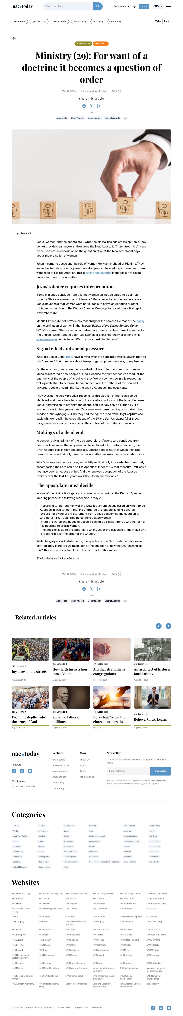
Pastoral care (69, 826)
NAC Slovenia (45, 963)
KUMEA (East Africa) (129, 968)
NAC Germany (99, 945)
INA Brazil (16, 917)
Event (40, 841)
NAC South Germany (75, 963)
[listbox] (158, 6)
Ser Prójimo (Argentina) (76, 984)
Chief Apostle (77, 118)
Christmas (93, 857)
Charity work (155, 826)
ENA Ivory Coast (127, 899)
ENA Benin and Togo (21, 894)
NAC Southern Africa (156, 904)
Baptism (16, 862)
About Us (85, 760)
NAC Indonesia (46, 930)
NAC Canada (45, 917)
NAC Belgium (45, 940)
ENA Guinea (98, 899)
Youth (66, 867)
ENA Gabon (44, 899)
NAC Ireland (17, 950)
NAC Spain (98, 963)
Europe (66, 831)
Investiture (154, 852)
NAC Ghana (71, 899)
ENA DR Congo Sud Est (103, 894)
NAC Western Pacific (156, 935)
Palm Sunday (155, 846)
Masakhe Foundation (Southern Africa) (156, 969)
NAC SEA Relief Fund (48, 976)
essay (140, 321)
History (16, 826)
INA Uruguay (98, 922)
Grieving (92, 826)
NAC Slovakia (18, 963)
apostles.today (39, 21)
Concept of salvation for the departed (104, 862)
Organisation (129, 826)
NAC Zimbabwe (100, 909)
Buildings (153, 836)
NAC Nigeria (71, 904)
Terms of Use (81, 1008)
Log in (144, 6)
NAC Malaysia (126, 930)
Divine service (130, 862)
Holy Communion (71, 862)
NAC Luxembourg (101, 950)
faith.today (97, 21)
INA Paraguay (18, 922)
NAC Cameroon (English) (50, 894)
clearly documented (98, 273)
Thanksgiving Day (131, 841)
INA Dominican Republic (131, 917)
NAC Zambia (71, 909)
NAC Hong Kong (154, 922)
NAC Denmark (153, 940)
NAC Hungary (153, 945)
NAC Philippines (19, 935)
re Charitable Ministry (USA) (49, 985)
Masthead (97, 1008)
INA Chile (70, 917)
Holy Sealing (43, 862)
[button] (19, 666)
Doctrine (128, 857)
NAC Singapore (73, 935)
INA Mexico (152, 917)
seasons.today (60, 21)
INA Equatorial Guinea (157, 894)
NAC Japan (71, 930)
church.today (79, 21)
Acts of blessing (19, 867)
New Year (17, 846)
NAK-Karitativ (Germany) (23, 984)
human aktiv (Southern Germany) (103, 969)
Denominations (130, 836)
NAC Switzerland (154, 963)
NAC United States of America (76, 923)
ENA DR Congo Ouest (130, 894)
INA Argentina (126, 909)
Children (41, 836)
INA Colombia (99, 917)
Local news (43, 831)
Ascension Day (70, 852)
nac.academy (153, 984)
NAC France (71, 945)
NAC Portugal (126, 955)
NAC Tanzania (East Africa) (21, 910)
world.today (20, 21)
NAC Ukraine (17, 968)
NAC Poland (98, 955)
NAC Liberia (17, 904)
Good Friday (18, 852)
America (127, 831)
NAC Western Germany (77, 968)
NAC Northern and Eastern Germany (20, 956)
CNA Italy (43, 950)
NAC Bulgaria (72, 940)
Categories (120, 6)
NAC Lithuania (72, 950)
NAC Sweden (126, 963)
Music (15, 841)
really (69, 357)
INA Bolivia (151, 909)
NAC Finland (44, 945)
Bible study (154, 862)
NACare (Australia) (74, 976)
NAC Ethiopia (18, 899)
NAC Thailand (126, 935)
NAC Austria (17, 940)
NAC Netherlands (47, 955)
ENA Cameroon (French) (77, 894)
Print (114, 91)
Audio (167, 21)
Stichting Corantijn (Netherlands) (101, 985)
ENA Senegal (99, 904)
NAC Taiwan (98, 935)
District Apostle (112, 118)
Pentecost (93, 852)
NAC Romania (153, 955)
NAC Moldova (153, 950)
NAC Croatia (98, 940)
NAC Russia (44, 935)
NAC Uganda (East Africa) (51, 909)
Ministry (127, 852)
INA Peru (43, 922)
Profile (91, 846)
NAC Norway (71, 955)
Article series (87, 777)
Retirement (17, 857)
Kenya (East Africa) (155, 899)
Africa (152, 831)
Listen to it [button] (26, 233)
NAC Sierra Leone (128, 904)
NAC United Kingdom (49, 968)
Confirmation (155, 841)
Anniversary (68, 841)
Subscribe (161, 771)
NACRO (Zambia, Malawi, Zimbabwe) (104, 977)
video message (46, 339)
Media (15, 831)
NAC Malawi (44, 904)
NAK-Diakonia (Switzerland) (126, 977)
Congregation (94, 118)
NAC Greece (126, 945)
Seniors (41, 826)
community (115, 21)
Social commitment (97, 836)
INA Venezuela (126, 922)
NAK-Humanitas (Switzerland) (154, 977)
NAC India (16, 930)
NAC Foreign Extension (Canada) (22, 977)
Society (67, 836)
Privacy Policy (64, 1008)
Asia (91, 831)
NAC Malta (125, 950)
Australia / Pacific (20, 836)
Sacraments (154, 857)
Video (158, 21)
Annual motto (94, 841)
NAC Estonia (17, 945)
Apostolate (61, 118)
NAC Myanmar (153, 930)
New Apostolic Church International (130, 985)
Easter (41, 852)
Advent (127, 846)
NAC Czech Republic (129, 940)
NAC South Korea (101, 930)
